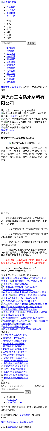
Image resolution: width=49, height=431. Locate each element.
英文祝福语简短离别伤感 (15, 335)
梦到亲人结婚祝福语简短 (15, 349)
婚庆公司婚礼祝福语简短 (16, 360)
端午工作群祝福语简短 (15, 369)
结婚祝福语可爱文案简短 (15, 358)
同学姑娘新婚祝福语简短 (15, 346)
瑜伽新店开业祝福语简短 (15, 338)
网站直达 (5, 130)
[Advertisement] (24, 187)
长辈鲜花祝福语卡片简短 (16, 366)
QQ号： (5, 386)
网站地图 (28, 422)
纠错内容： (40, 386)
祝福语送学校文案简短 (13, 355)
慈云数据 (12, 427)
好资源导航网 (23, 415)
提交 (28, 392)
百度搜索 (31, 43)
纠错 (12, 130)
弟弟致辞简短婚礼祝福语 (15, 341)
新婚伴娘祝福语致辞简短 (16, 363)
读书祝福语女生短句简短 (15, 352)
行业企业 (16, 87)
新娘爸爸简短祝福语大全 (16, 372)
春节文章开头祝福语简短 (16, 377)
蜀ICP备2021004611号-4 (12, 422)
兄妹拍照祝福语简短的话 (16, 375)
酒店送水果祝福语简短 (13, 343)
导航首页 (5, 87)
